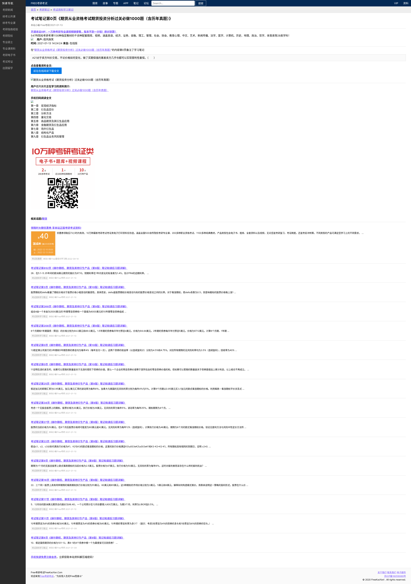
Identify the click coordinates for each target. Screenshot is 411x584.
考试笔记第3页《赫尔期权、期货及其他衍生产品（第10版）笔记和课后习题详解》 (78, 287)
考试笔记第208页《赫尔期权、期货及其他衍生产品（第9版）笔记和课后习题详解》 (79, 325)
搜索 (200, 3)
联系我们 (391, 572)
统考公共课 (9, 16)
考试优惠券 (37, 259)
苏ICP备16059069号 (395, 576)
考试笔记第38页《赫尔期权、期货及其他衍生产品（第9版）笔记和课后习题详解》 (78, 402)
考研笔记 (44, 9)
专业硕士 (8, 42)
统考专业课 (9, 22)
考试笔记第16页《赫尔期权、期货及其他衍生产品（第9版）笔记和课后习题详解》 (78, 480)
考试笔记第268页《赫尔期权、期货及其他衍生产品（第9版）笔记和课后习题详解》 (79, 306)
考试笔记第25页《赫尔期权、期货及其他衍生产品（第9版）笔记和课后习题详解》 (78, 383)
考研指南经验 (10, 29)
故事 (105, 3)
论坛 (146, 3)
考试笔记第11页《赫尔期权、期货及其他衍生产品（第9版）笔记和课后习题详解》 (78, 518)
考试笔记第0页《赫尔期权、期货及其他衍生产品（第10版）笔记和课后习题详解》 (78, 345)
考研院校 (8, 35)
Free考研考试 (39, 3)
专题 (115, 3)
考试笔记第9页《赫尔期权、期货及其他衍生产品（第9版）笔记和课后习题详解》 (77, 460)
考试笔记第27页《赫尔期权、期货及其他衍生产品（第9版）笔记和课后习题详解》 (78, 422)
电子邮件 (401, 572)
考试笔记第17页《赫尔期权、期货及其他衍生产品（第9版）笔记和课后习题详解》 (78, 499)
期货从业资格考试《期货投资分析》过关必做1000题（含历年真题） (72, 49)
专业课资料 (9, 48)
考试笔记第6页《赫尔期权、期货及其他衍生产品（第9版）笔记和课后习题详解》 (77, 537)
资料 (405, 3)
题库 (95, 3)
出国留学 (8, 68)
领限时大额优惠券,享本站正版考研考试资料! (56, 227)
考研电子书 (9, 55)
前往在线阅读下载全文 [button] (46, 71)
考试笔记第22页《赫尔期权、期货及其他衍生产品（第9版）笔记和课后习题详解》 (78, 441)
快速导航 (7, 3)
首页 (33, 9)
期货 (44, 218)
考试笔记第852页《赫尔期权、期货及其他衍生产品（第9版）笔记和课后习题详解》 (79, 268)
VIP (396, 3)
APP (125, 3)
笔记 (136, 3)
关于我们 (382, 572)
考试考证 (8, 61)
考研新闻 (8, 9)
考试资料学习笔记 (63, 9)
